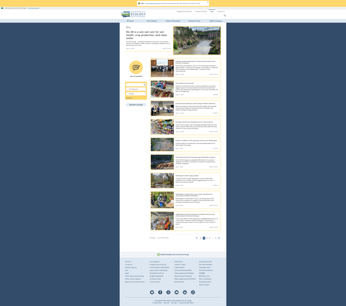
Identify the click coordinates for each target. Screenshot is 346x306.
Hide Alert (203, 2)
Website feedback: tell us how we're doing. (174, 255)
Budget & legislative (156, 276)
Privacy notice (157, 303)
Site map (174, 303)
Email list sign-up (131, 267)
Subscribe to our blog (135, 105)
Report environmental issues (135, 282)
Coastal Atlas (178, 267)
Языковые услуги (205, 282)
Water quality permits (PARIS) (184, 279)
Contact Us (221, 11)
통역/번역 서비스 (204, 276)
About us (128, 262)
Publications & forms (157, 273)
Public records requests (133, 279)
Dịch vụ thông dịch (205, 279)
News (127, 273)
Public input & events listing (134, 276)
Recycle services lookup (182, 276)
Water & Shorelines (173, 21)
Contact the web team (186, 303)
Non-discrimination (205, 265)
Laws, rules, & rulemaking (158, 270)
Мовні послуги (204, 285)
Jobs (126, 270)
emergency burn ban (153, 3)
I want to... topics (180, 265)
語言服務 (202, 273)
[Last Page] (219, 238)
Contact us (128, 265)
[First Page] (197, 238)
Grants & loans (155, 282)
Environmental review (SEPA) (159, 267)
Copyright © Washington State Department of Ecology (173, 301)
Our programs (154, 262)
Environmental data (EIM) (182, 270)
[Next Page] (215, 238)
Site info (166, 303)
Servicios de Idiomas (206, 270)
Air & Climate (152, 21)
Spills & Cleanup (216, 21)
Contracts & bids (155, 279)
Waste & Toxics (194, 21)
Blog (211, 11)
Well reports (178, 282)
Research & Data (201, 11)
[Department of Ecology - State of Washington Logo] (131, 14)
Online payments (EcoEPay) (183, 273)
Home (131, 21)
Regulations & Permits (184, 11)
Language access (205, 267)
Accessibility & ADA (205, 262)
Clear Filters (129, 98)
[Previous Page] (200, 238)
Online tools (178, 262)
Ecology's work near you (158, 265)
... (212, 238)
